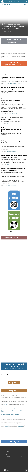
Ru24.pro (11, 427)
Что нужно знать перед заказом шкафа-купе (10, 414)
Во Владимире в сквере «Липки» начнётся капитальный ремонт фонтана (11, 129)
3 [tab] (15, 34)
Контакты (8, 459)
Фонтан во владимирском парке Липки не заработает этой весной (14, 156)
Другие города (9, 454)
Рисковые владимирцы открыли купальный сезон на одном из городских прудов (11, 100)
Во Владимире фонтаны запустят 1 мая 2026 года (13, 141)
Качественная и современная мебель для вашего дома (12, 408)
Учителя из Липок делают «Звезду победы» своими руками (12, 88)
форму (23, 57)
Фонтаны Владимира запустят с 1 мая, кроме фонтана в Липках (13, 169)
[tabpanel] (14, 21)
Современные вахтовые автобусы (8, 413)
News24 (8, 427)
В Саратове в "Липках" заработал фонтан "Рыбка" (12, 118)
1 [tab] (12, 34)
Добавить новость (15, 448)
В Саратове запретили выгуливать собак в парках (12, 78)
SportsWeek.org (20, 426)
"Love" (6, 427)
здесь (11, 405)
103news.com (7, 426)
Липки (7, 451)
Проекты (8, 456)
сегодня (5, 404)
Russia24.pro (16, 427)
